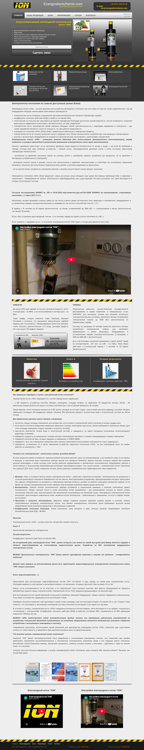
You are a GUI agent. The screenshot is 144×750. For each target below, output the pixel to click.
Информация (62, 16)
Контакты (91, 15)
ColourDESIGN (125, 747)
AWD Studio (84, 747)
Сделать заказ (41, 52)
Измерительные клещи (78, 72)
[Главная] (22, 8)
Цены (50, 15)
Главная (18, 15)
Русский (127, 17)
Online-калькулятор (41, 47)
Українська (127, 14)
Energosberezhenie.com (63, 4)
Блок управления (115, 72)
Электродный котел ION (118, 86)
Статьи (78, 15)
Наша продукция (34, 16)
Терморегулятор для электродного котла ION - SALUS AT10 (38, 89)
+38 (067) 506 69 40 (118, 4)
